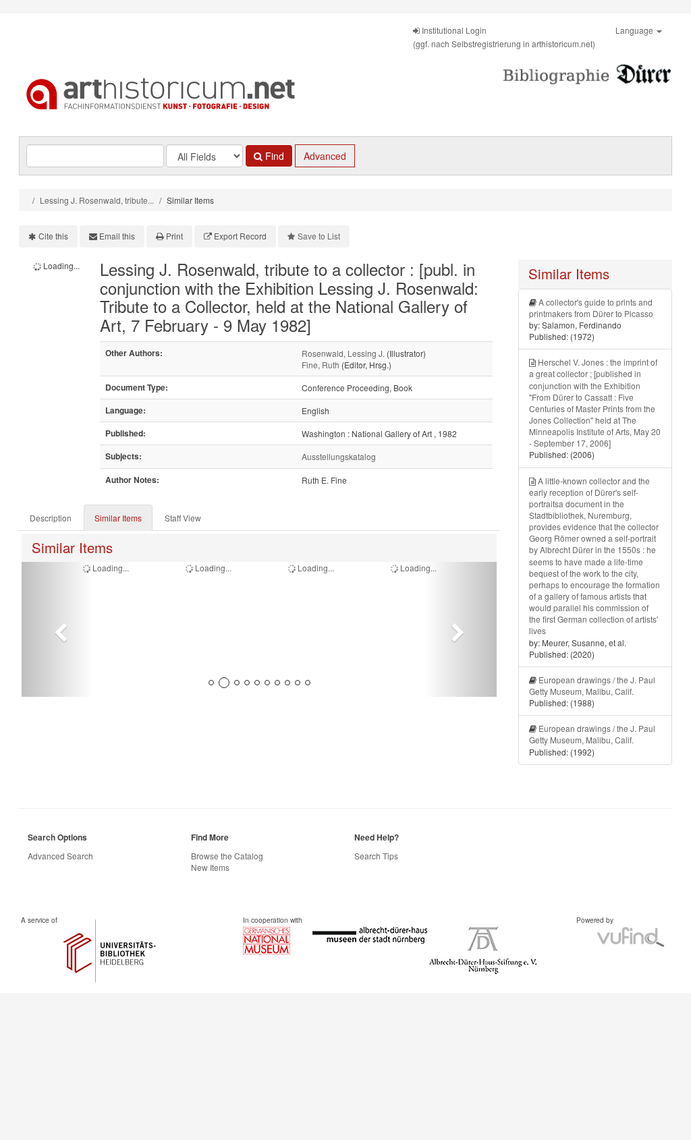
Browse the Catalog (227, 855)
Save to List (319, 235)
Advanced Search (60, 855)
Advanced (325, 156)
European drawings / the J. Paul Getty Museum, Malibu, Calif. (592, 685)
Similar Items (118, 517)
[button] (57, 629)
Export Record (240, 235)
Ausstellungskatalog (339, 456)
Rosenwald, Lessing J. (343, 353)
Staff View (183, 517)
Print (174, 235)
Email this (117, 235)
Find (273, 156)
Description (51, 517)
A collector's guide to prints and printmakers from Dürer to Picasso (591, 307)
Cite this (53, 235)
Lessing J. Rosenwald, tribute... (97, 200)
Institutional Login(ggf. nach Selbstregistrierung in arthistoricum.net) (504, 36)
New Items (210, 867)
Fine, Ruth (320, 364)
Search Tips (376, 855)
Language (635, 30)
